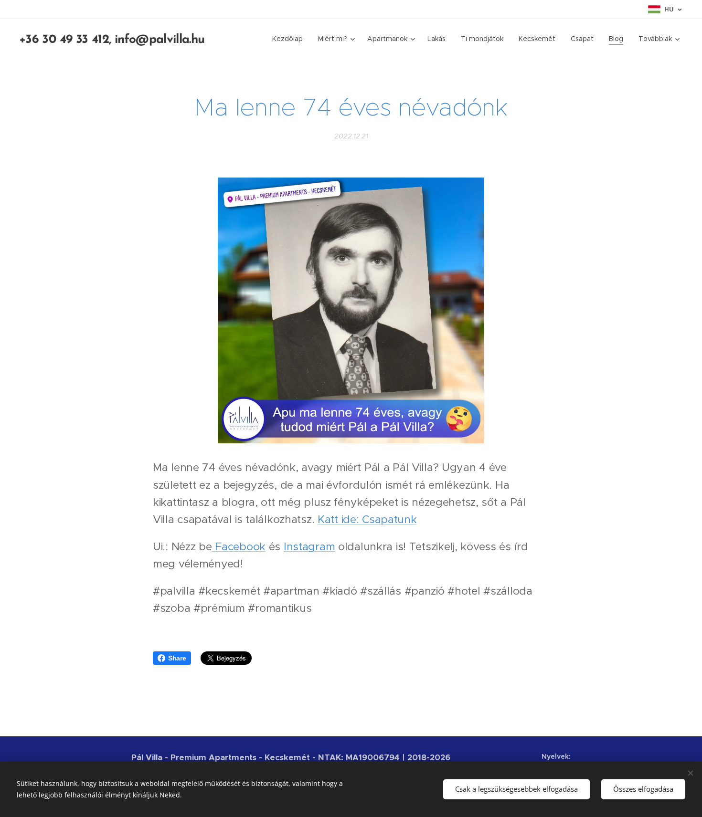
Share (177, 658)
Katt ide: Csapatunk (367, 519)
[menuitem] (290, 39)
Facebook (239, 546)
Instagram (309, 546)
